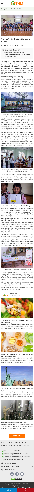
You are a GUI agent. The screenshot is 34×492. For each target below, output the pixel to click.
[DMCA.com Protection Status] (16, 478)
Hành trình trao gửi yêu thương (14, 52)
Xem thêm (16, 436)
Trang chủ (4, 9)
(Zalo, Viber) (23, 456)
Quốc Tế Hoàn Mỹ (8, 45)
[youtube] (22, 474)
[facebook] (12, 474)
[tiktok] (17, 474)
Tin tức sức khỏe (16, 9)
